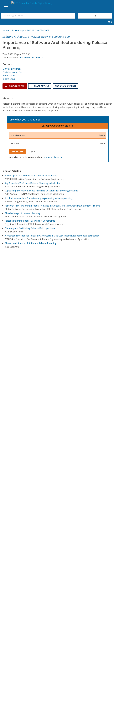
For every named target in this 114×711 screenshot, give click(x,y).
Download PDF (16, 86)
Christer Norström (12, 72)
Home (6, 30)
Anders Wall (9, 75)
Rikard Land (9, 78)
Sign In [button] (69, 125)
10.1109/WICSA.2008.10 (31, 57)
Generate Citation (65, 86)
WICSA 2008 (43, 30)
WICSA (30, 30)
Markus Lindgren (12, 68)
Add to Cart (17, 151)
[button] (110, 22)
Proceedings (18, 30)
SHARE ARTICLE (41, 86)
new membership (53, 157)
